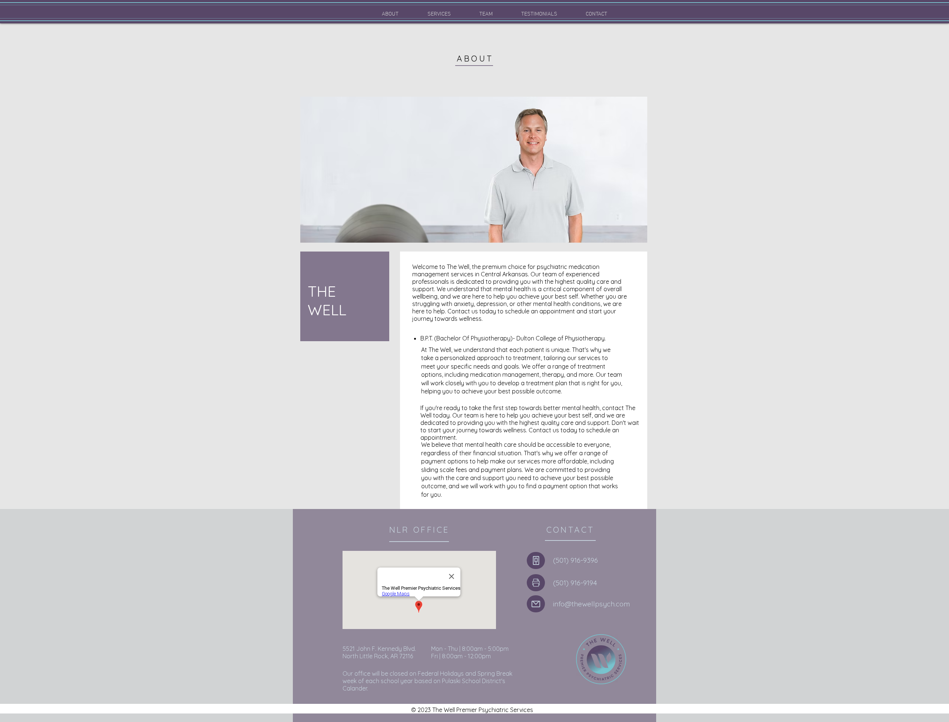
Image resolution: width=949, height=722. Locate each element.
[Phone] (536, 560)
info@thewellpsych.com (591, 603)
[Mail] (536, 603)
